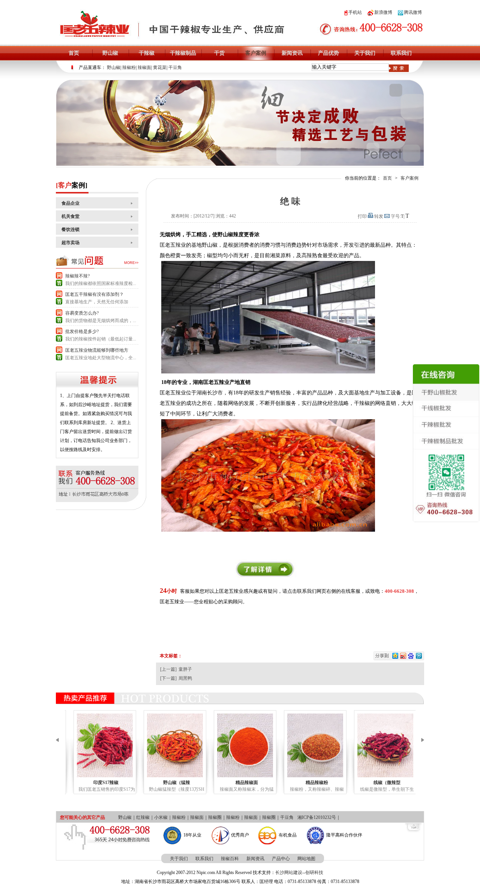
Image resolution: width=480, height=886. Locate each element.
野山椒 (110, 53)
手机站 (355, 12)
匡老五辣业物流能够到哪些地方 (96, 350)
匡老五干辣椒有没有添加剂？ (94, 294)
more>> (131, 263)
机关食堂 (71, 216)
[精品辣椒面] (240, 745)
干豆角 (175, 67)
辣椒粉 (129, 67)
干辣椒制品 (183, 53)
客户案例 (255, 53)
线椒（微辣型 (382, 782)
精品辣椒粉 (312, 782)
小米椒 (161, 817)
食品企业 (71, 203)
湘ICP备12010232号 (316, 817)
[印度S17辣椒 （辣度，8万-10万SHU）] (100, 745)
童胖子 (185, 669)
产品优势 (328, 53)
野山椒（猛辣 (171, 782)
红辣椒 (143, 817)
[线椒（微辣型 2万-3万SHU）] (380, 745)
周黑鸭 (185, 678)
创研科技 (314, 872)
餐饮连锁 (71, 229)
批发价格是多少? (82, 331)
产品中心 (281, 858)
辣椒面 (144, 67)
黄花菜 (159, 67)
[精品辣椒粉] (310, 745)
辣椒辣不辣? (77, 276)
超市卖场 (71, 242)
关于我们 (364, 53)
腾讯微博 (413, 12)
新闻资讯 (292, 53)
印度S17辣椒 (101, 782)
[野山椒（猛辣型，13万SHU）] (170, 745)
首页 (74, 53)
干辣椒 (146, 53)
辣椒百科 (230, 858)
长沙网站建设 (288, 872)
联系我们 (401, 53)
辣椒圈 (215, 817)
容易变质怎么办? (82, 313)
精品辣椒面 (242, 782)
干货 (219, 53)
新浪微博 (383, 12)
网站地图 (306, 858)
